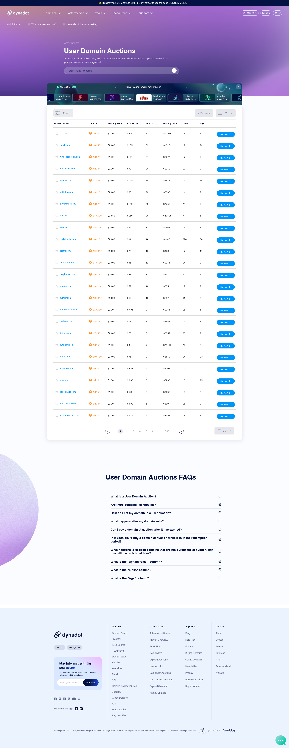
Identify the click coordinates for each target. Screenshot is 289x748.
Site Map (220, 652)
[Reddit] (79, 699)
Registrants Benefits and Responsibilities (178, 730)
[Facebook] (55, 699)
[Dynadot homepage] (18, 13)
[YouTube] (74, 699)
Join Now (91, 682)
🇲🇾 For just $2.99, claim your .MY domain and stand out (143, 2)
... (159, 431)
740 (167, 431)
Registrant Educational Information (143, 730)
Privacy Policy (109, 730)
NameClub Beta (158, 692)
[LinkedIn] (64, 699)
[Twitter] (69, 699)
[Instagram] (60, 699)
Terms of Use (121, 730)
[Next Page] (181, 431)
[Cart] (277, 13)
